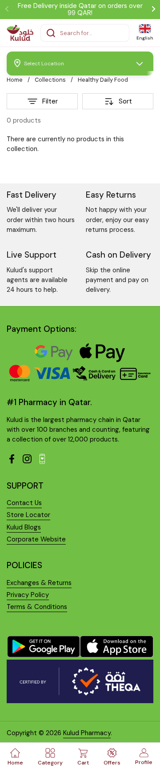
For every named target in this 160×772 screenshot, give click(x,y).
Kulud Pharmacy (87, 732)
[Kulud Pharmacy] (20, 33)
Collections (50, 80)
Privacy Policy (28, 594)
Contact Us (24, 502)
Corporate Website (36, 539)
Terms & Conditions (37, 606)
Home (15, 80)
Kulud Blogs (24, 527)
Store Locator (28, 514)
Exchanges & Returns (39, 582)
